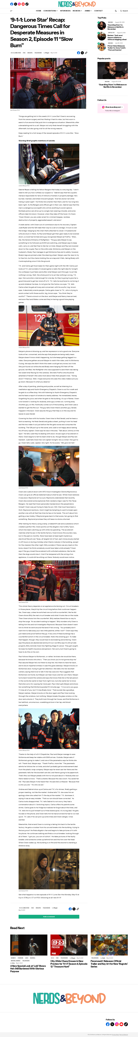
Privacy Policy (115, 1034)
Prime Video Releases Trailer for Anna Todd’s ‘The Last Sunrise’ (117, 48)
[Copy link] (86, 52)
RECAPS (30, 52)
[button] (11, 10)
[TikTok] (27, 4)
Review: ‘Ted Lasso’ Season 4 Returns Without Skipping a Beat (117, 37)
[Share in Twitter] (82, 52)
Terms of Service (124, 1034)
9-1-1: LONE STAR (16, 52)
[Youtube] (23, 4)
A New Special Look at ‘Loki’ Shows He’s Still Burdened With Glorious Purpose (28, 969)
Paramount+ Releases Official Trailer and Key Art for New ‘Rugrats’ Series (109, 964)
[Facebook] (12, 4)
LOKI (26, 958)
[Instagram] (19, 4)
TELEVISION (38, 52)
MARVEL (32, 958)
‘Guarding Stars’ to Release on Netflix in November (116, 27)
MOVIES (110, 22)
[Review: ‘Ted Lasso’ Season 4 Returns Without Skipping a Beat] (102, 36)
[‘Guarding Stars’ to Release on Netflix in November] (102, 25)
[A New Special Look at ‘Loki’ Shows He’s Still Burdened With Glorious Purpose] (28, 945)
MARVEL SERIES (15, 960)
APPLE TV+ (111, 32)
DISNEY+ (13, 958)
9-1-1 (52, 958)
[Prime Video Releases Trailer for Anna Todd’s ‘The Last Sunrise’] (102, 46)
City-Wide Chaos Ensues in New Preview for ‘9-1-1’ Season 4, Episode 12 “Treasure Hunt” (68, 964)
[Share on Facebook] (78, 52)
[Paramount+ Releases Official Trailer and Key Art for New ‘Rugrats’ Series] (109, 945)
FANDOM (20, 958)
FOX (24, 52)
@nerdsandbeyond (113, 107)
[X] (15, 4)
